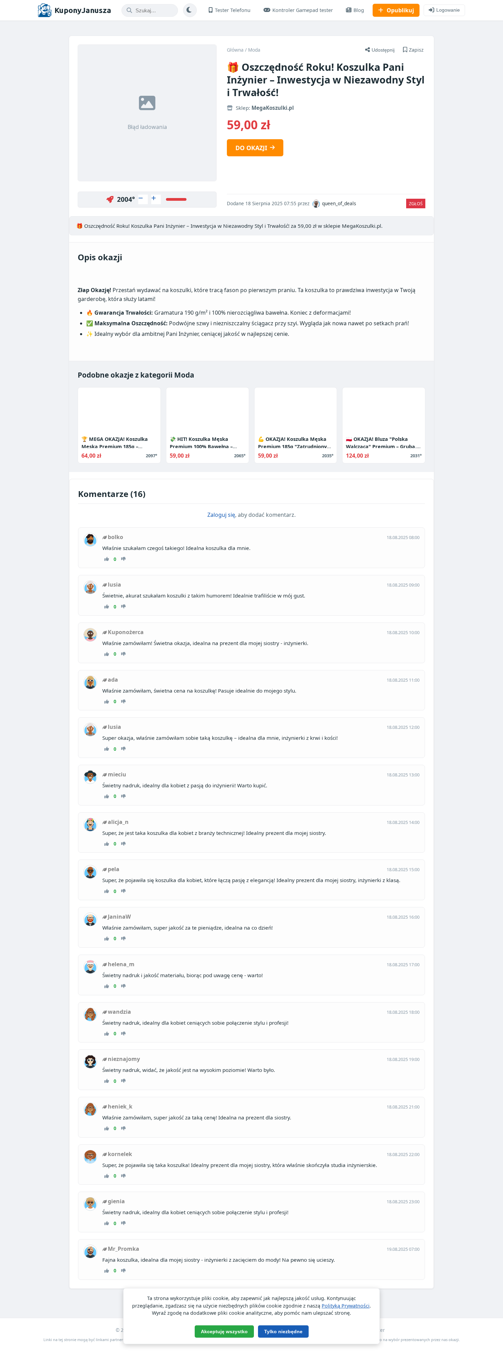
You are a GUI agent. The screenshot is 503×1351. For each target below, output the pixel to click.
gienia (116, 1201)
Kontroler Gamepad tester (302, 10)
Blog (358, 10)
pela (113, 869)
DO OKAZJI (251, 148)
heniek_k (120, 1106)
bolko (115, 537)
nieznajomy (124, 1059)
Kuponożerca (126, 632)
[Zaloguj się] (143, 199)
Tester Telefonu (232, 10)
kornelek (120, 1154)
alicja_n (118, 822)
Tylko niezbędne (283, 1331)
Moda (254, 50)
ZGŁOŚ (416, 203)
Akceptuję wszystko (224, 1331)
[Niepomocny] (123, 559)
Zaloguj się (221, 515)
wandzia (119, 1011)
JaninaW (119, 916)
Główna (235, 50)
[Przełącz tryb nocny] (190, 10)
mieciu (117, 774)
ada (113, 679)
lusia (114, 584)
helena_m (121, 964)
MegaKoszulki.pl (273, 107)
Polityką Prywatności (346, 1305)
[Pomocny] (106, 559)
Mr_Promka (123, 1248)
